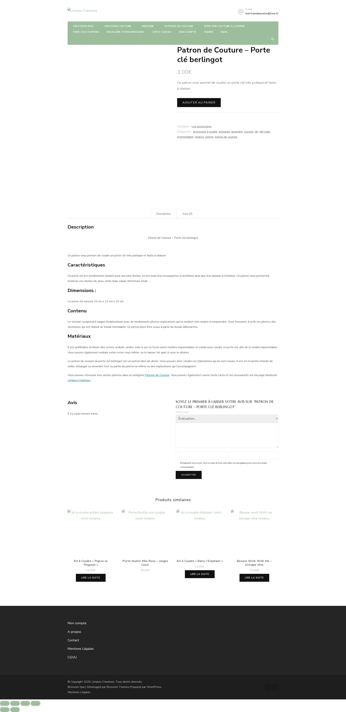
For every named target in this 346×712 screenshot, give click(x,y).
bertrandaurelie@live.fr (262, 13)
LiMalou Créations (79, 380)
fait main (265, 132)
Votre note (183, 412)
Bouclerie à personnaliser (125, 32)
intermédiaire (185, 137)
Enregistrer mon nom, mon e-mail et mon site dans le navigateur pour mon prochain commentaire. (223, 465)
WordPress (154, 687)
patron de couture (226, 137)
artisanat (224, 132)
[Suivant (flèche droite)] (15, 709)
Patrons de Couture (179, 26)
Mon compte (187, 32)
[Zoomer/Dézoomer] (4, 703)
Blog (224, 32)
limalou (199, 137)
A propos (74, 632)
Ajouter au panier (199, 103)
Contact (73, 640)
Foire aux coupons (86, 32)
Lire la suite (90, 577)
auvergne (237, 132)
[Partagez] (25, 703)
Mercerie (148, 26)
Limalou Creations (103, 682)
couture (249, 132)
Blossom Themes (118, 687)
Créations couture (117, 26)
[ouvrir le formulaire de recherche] (273, 39)
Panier (208, 32)
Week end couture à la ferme (224, 26)
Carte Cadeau (161, 32)
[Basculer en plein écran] (15, 703)
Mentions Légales (81, 649)
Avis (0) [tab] (187, 214)
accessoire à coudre (205, 132)
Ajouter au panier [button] (145, 533)
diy (256, 132)
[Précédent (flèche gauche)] (4, 709)
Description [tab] (163, 214)
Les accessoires (202, 126)
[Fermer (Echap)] (35, 703)
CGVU (72, 657)
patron (209, 137)
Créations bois (83, 26)
